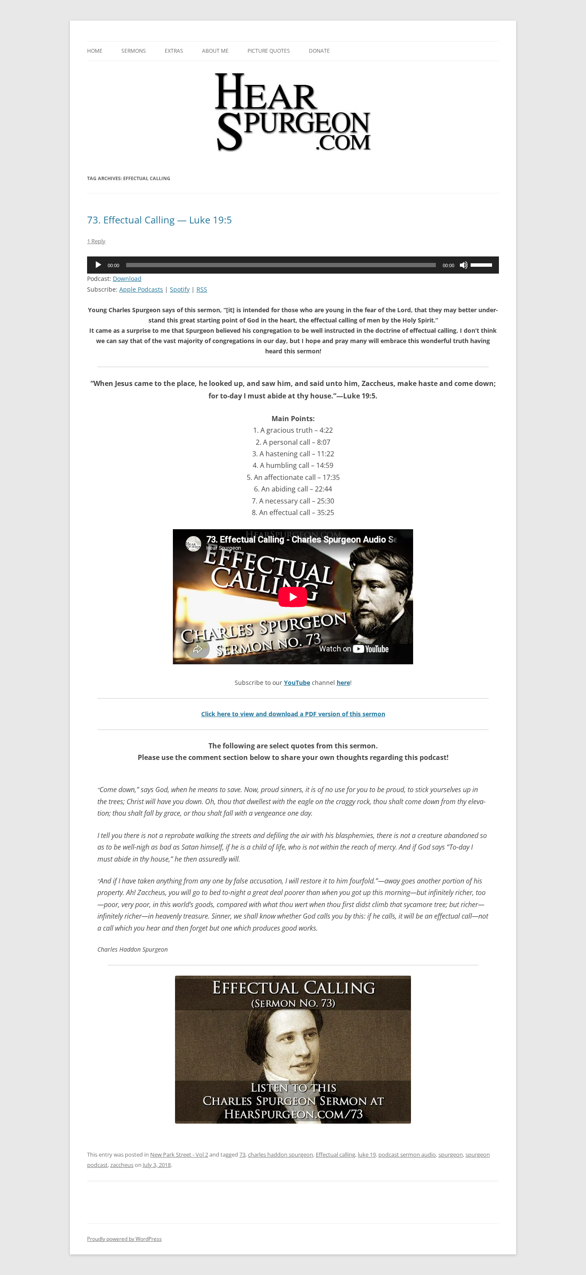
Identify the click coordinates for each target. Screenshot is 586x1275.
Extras (174, 50)
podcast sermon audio (407, 1154)
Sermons (133, 50)
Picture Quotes (269, 50)
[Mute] (463, 265)
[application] (293, 265)
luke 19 (367, 1154)
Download (127, 278)
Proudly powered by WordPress (124, 1238)
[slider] (483, 264)
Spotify (180, 289)
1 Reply (96, 241)
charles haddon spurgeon (280, 1154)
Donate (319, 50)
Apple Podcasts (141, 289)
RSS (201, 289)
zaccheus (121, 1165)
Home (95, 50)
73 (242, 1154)
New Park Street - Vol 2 (179, 1154)
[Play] (98, 265)
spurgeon (450, 1154)
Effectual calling (335, 1154)
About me (215, 50)
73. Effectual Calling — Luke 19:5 (159, 219)
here (343, 682)
